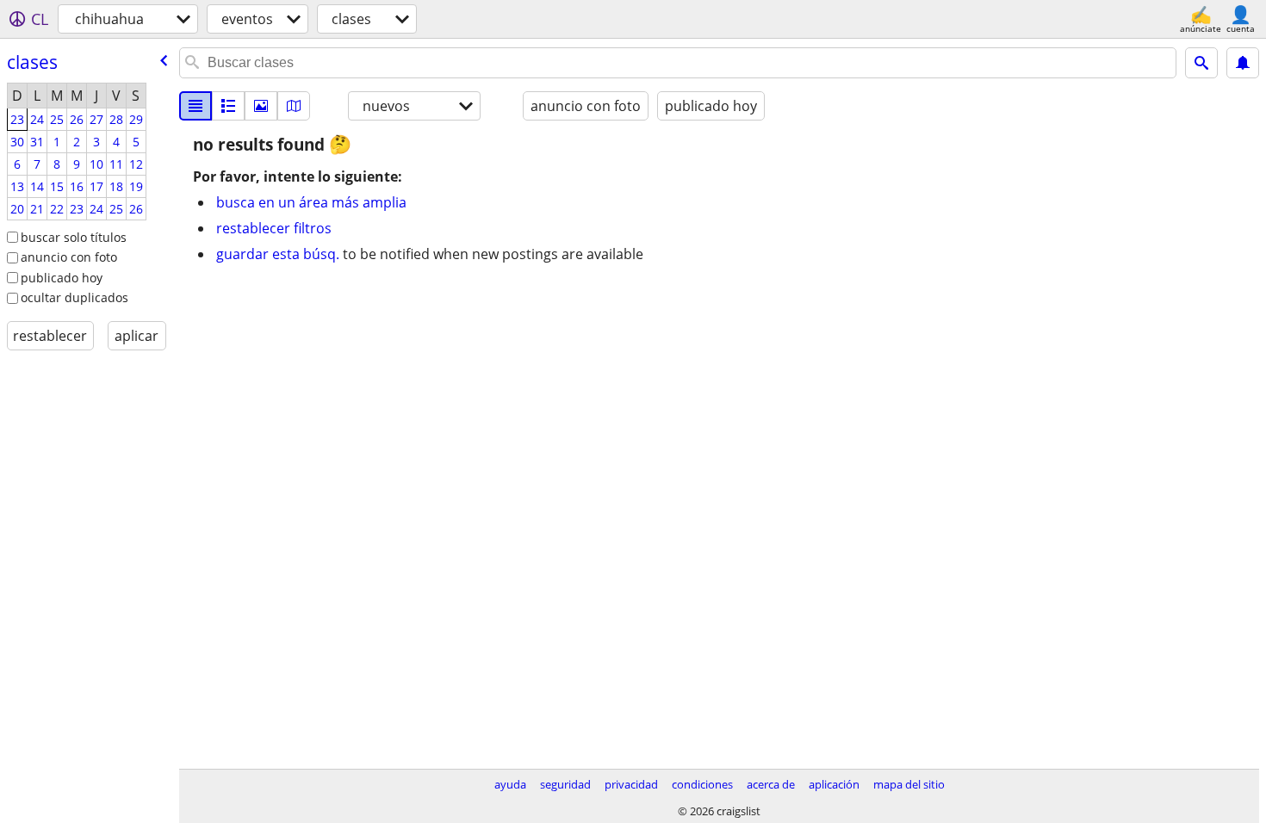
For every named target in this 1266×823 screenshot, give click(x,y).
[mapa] (293, 106)
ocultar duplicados (74, 297)
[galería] (261, 106)
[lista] (195, 106)
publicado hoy (61, 277)
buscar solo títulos (74, 237)
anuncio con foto (69, 257)
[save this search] (1242, 62)
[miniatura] (228, 106)
